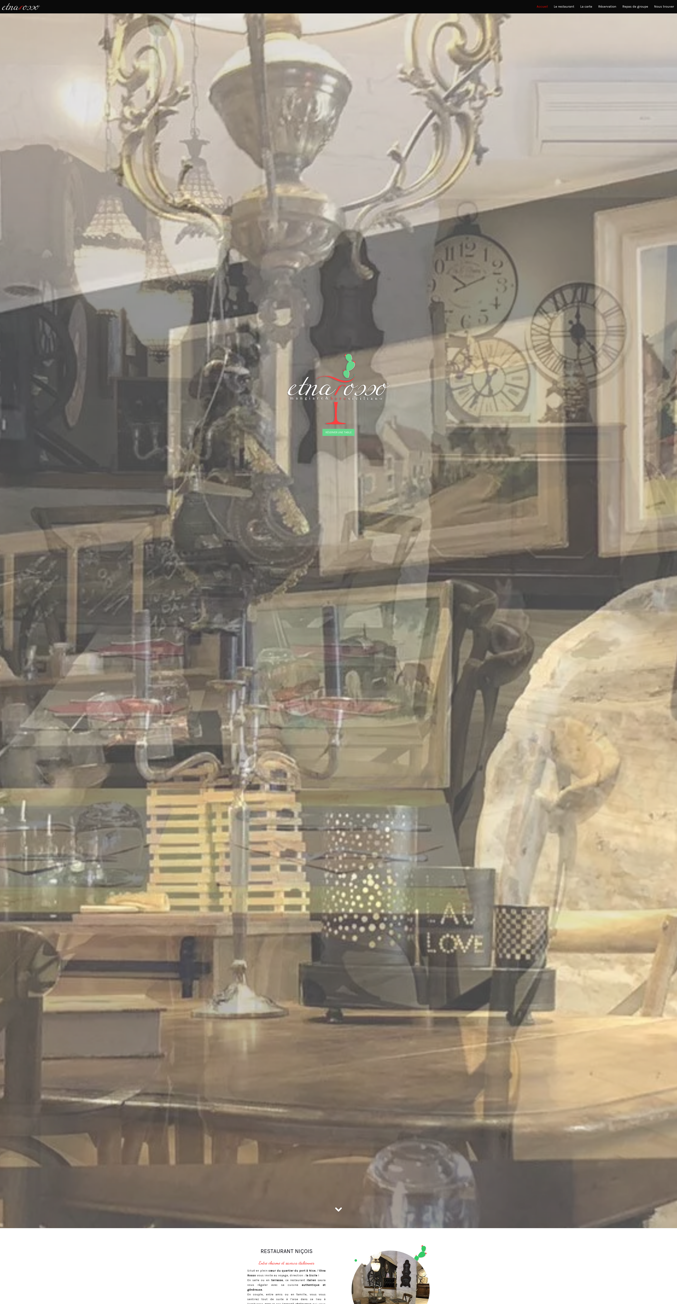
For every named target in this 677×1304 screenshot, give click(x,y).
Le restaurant (564, 6)
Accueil (542, 6)
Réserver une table (338, 432)
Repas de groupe (635, 6)
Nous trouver (664, 6)
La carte (586, 6)
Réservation (607, 6)
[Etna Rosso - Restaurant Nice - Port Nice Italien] (390, 1286)
